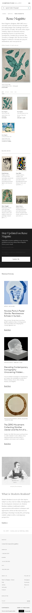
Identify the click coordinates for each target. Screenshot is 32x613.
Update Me (16, 259)
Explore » (5, 523)
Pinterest (26, 585)
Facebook (26, 582)
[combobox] (16, 8)
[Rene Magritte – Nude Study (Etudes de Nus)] (23, 103)
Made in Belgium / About (8, 580)
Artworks (4, 587)
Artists (10, 13)
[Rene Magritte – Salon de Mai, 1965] (8, 103)
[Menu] (29, 3)
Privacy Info (27, 611)
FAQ (3, 582)
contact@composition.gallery (10, 544)
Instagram (27, 580)
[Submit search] (28, 8)
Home (4, 13)
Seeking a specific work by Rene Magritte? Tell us (16, 267)
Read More (7, 330)
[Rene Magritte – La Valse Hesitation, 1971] (8, 127)
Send (28, 601)
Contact (4, 590)
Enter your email (7, 244)
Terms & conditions (23, 607)
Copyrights (5, 607)
